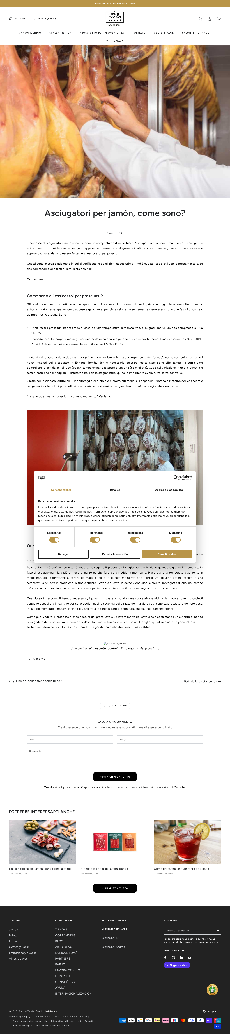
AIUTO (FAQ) (64, 947)
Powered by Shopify (19, 1016)
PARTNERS (62, 958)
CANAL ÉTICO (65, 982)
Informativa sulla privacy (76, 1016)
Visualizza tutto (115, 888)
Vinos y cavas (18, 958)
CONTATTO (63, 976)
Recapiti (89, 1021)
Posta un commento (115, 777)
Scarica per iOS (111, 937)
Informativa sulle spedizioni (66, 1021)
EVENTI (60, 964)
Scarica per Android (114, 946)
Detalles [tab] (115, 489)
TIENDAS (61, 929)
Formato (14, 941)
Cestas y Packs (19, 947)
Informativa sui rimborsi (46, 1016)
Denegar (63, 554)
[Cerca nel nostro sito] (200, 19)
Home (108, 233)
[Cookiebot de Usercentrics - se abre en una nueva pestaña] (176, 478)
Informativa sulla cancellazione (52, 1025)
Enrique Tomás (26, 1011)
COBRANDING (65, 935)
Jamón (13, 929)
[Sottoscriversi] (219, 930)
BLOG (119, 233)
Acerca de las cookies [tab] (169, 489)
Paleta (13, 935)
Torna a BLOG (117, 706)
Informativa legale (22, 1025)
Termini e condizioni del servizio (30, 1021)
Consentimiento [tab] (61, 489)
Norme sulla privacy (124, 787)
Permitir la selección (115, 554)
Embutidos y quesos (22, 953)
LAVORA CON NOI (68, 970)
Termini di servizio (155, 787)
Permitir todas (167, 554)
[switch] (95, 540)
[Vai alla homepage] (115, 19)
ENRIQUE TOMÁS (67, 953)
